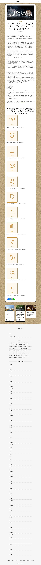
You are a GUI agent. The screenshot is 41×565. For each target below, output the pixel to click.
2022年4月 (11, 490)
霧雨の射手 (20, 357)
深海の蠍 (25, 350)
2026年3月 (11, 376)
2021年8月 (11, 510)
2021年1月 (11, 527)
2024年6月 (11, 427)
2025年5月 (11, 400)
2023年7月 (11, 454)
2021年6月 (11, 515)
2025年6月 (11, 398)
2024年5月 (11, 430)
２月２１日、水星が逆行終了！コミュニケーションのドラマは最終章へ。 (10, 316)
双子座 (12, 155)
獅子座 (12, 185)
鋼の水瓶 (21, 355)
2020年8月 (11, 539)
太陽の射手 (16, 346)
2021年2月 (11, 525)
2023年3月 (11, 464)
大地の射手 (27, 342)
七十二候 (10, 342)
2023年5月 (11, 459)
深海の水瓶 (20, 350)
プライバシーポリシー (15, 560)
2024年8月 (11, 422)
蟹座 (12, 170)
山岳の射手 (29, 346)
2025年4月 (11, 403)
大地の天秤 (22, 342)
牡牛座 (12, 140)
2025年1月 (11, 410)
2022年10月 (11, 476)
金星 (14, 355)
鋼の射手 (17, 355)
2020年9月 (11, 537)
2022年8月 (11, 481)
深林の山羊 (11, 350)
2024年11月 (11, 415)
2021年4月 (11, 520)
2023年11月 (11, 444)
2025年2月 (11, 408)
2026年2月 (11, 379)
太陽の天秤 (11, 346)
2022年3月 (11, 493)
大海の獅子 (20, 344)
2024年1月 (11, 439)
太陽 (27, 344)
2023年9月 (11, 449)
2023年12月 (11, 442)
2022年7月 (11, 483)
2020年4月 (11, 549)
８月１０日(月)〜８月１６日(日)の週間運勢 (31, 314)
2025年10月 (11, 388)
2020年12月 (11, 529)
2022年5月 (11, 488)
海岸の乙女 (25, 348)
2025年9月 (11, 391)
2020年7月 (11, 542)
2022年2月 (11, 495)
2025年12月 (11, 383)
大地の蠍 (15, 344)
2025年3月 (11, 405)
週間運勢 (10, 355)
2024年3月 (11, 435)
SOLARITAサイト (22, 102)
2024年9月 (11, 420)
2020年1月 (11, 554)
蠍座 (12, 231)
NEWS (20, 21)
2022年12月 (11, 471)
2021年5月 (11, 517)
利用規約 (8, 560)
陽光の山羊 (11, 357)
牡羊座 (12, 124)
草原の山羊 (11, 353)
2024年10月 (11, 418)
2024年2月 (11, 437)
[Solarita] (20, 1)
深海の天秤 (16, 350)
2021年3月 (11, 522)
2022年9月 (11, 478)
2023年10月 (11, 447)
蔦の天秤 (19, 353)
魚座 (12, 292)
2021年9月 (11, 508)
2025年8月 (11, 393)
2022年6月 (11, 486)
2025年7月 (11, 396)
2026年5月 (11, 371)
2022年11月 (11, 473)
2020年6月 (11, 544)
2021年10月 (11, 505)
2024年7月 (11, 425)
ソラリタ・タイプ (12, 336)
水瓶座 (12, 277)
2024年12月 (11, 413)
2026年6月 (11, 369)
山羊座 (12, 262)
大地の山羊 (11, 344)
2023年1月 (11, 469)
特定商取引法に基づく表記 (25, 560)
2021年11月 (11, 503)
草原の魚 (15, 353)
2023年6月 (11, 456)
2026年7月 (11, 366)
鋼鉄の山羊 (26, 355)
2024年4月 (11, 432)
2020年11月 (11, 532)
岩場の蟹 (14, 348)
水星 (17, 348)
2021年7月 (11, 512)
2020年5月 (11, 546)
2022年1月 (11, 498)
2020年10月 (11, 534)
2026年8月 (11, 364)
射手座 (12, 246)
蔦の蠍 (24, 353)
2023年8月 (11, 452)
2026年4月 (11, 374)
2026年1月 (11, 381)
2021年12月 (11, 500)
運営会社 (32, 560)
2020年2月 (11, 551)
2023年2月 (11, 466)
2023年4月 (11, 461)
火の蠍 (29, 350)
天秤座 (12, 216)
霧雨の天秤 (16, 357)
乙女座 (12, 201)
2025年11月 (11, 386)
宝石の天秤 (20, 346)
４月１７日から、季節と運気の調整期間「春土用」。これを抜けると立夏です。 (20, 316)
